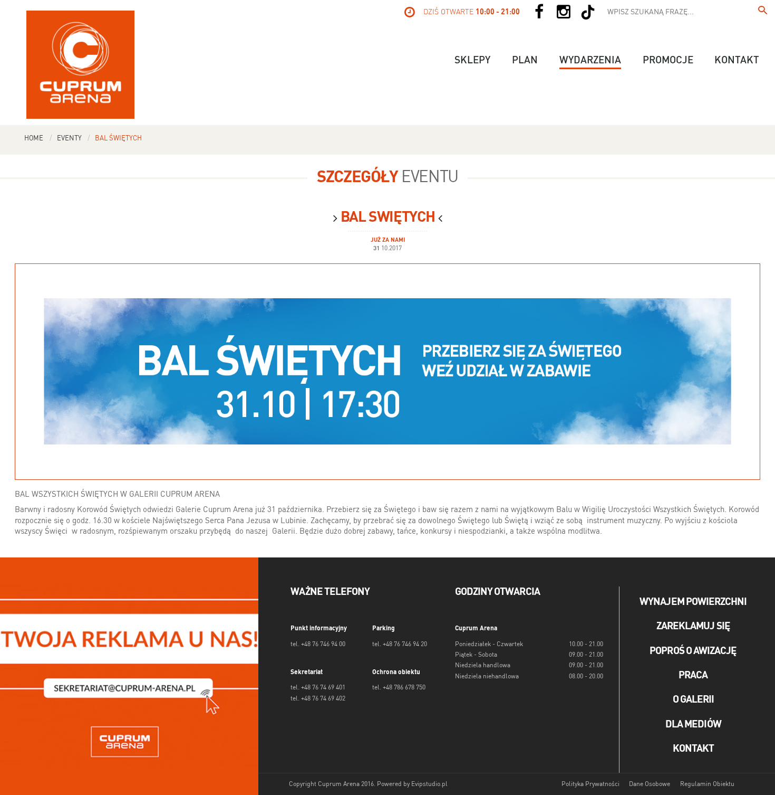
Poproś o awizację (693, 651)
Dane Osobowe (649, 784)
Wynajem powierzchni (693, 602)
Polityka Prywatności (590, 784)
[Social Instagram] (563, 12)
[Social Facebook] (539, 12)
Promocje (668, 60)
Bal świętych (118, 138)
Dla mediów (693, 725)
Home (33, 138)
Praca (693, 675)
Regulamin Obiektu (707, 784)
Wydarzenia (590, 60)
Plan (525, 60)
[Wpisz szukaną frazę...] (763, 12)
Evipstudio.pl (429, 784)
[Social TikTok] (588, 12)
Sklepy (472, 60)
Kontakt (736, 60)
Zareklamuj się (693, 626)
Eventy (69, 138)
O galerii (693, 700)
